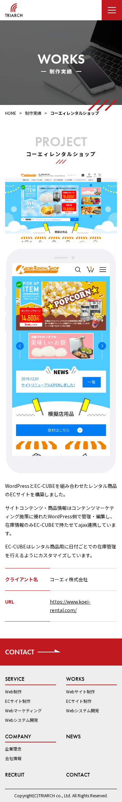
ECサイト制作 (17, 701)
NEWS (73, 736)
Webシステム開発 (21, 720)
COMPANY (18, 736)
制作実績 (33, 113)
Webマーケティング (23, 710)
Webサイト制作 (80, 691)
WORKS (75, 678)
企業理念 (13, 749)
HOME (10, 113)
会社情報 (13, 758)
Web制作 (13, 691)
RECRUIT (14, 774)
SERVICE (14, 678)
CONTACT (78, 774)
